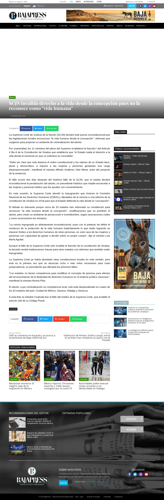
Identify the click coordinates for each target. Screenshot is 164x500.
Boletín (63, 482)
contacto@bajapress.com (96, 481)
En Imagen (129, 26)
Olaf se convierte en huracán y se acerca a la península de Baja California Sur (32, 336)
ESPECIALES (131, 419)
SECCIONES (131, 429)
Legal (79, 497)
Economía (63, 26)
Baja (18, 26)
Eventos (110, 26)
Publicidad (107, 497)
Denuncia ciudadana (134, 2)
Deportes (85, 26)
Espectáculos (97, 26)
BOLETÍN (132, 5)
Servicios (140, 26)
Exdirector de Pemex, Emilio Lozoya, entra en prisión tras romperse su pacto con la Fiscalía (87, 337)
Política (52, 26)
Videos (119, 26)
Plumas (73, 26)
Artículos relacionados (22, 347)
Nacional (27, 26)
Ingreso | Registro (114, 6)
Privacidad (93, 497)
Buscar (152, 2)
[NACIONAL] (31, 365)
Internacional (40, 26)
